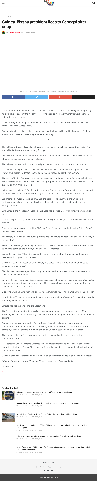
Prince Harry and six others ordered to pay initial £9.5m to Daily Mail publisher (48, 436)
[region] (48, 9)
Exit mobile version (48, 477)
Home (4, 17)
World (10, 17)
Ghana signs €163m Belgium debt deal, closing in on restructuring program (47, 403)
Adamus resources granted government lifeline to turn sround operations (46, 392)
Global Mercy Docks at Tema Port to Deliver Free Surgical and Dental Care (47, 414)
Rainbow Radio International (51, 467)
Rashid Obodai (14, 32)
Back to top (48, 462)
